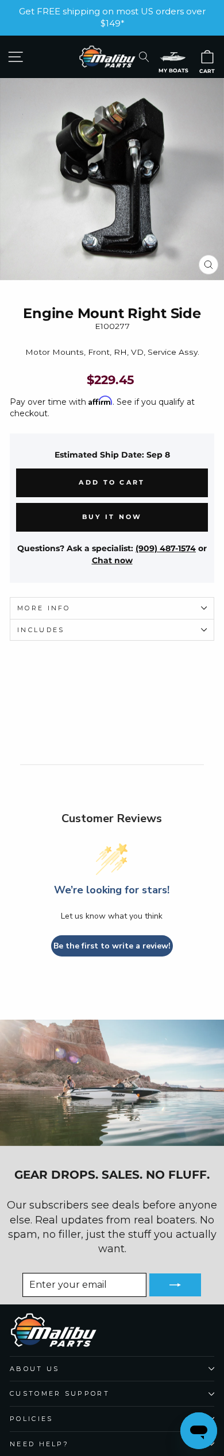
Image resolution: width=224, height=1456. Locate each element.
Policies (31, 1419)
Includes (41, 630)
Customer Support (60, 1393)
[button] (173, 56)
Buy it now (112, 517)
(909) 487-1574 (166, 548)
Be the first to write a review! (112, 945)
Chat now (112, 560)
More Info (44, 608)
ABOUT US (35, 1369)
